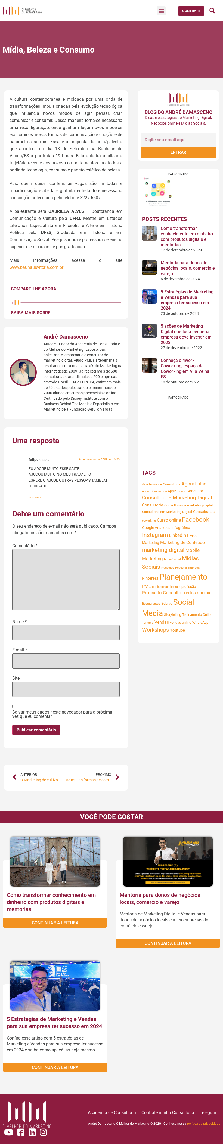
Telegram (209, 1112)
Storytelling (172, 615)
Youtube (177, 630)
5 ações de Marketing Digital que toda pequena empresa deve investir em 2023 (186, 334)
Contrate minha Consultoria (167, 1112)
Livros (192, 535)
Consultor (195, 491)
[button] (161, 10)
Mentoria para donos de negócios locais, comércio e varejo (188, 268)
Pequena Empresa (187, 568)
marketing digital (163, 550)
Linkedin (177, 535)
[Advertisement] (178, 433)
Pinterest (150, 578)
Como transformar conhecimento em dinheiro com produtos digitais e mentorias (187, 236)
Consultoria (152, 505)
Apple (172, 491)
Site (16, 678)
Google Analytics (156, 527)
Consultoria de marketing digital (188, 505)
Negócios (167, 568)
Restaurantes (151, 603)
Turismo (147, 623)
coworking (149, 520)
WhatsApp (200, 622)
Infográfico (180, 527)
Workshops (155, 629)
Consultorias (204, 511)
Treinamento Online (197, 615)
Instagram (155, 535)
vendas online (180, 622)
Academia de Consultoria (161, 484)
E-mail (19, 650)
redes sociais (198, 592)
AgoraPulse (193, 484)
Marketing (150, 542)
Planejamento (183, 577)
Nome (19, 622)
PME (146, 586)
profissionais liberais (166, 587)
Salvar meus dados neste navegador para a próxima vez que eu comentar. (62, 714)
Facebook (195, 519)
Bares (181, 491)
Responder (36, 497)
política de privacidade (203, 1123)
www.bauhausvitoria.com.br (36, 267)
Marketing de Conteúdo (182, 542)
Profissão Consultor (162, 592)
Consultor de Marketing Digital (177, 498)
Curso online (169, 520)
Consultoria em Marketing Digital (167, 512)
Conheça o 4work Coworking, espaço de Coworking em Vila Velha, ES (185, 368)
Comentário (25, 546)
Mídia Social (172, 559)
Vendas (161, 622)
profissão (188, 587)
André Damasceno (154, 491)
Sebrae (166, 603)
